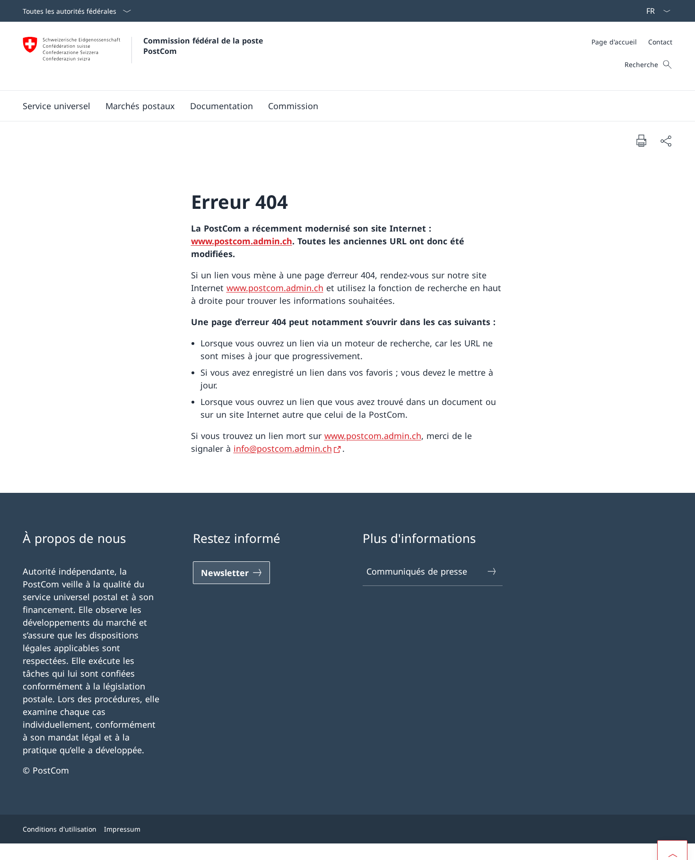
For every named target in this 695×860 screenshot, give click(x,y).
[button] (56, 106)
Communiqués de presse (416, 571)
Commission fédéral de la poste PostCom (204, 45)
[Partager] (665, 140)
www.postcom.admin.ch (241, 241)
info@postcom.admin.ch (283, 448)
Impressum (122, 829)
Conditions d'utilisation (59, 829)
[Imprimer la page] (641, 140)
